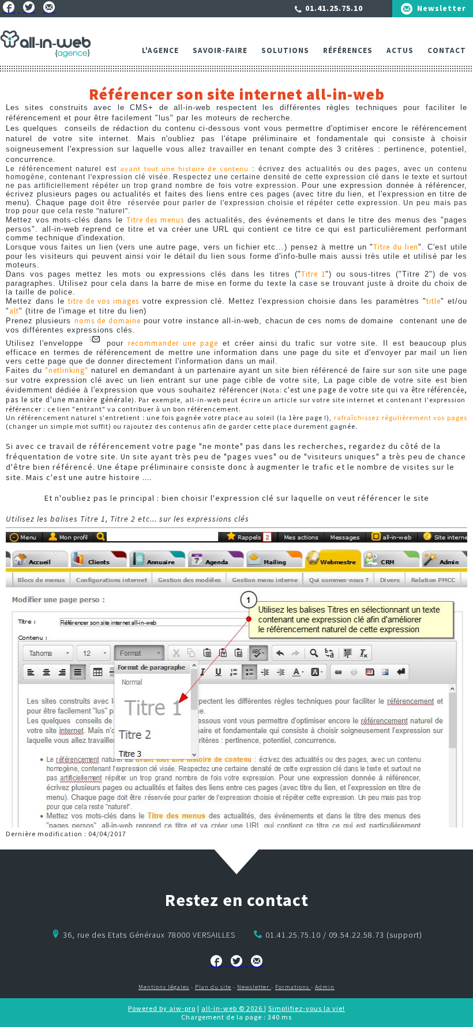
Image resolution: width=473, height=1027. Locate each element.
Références (348, 50)
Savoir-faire (220, 50)
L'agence (160, 50)
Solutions (285, 50)
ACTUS (400, 50)
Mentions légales (163, 987)
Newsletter (441, 8)
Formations (293, 987)
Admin (325, 987)
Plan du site (213, 987)
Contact (446, 50)
